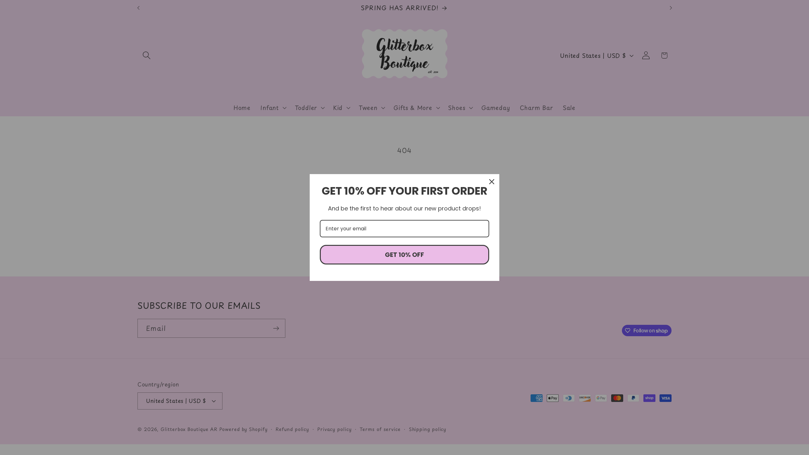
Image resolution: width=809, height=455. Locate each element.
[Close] (491, 181)
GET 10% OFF (404, 254)
